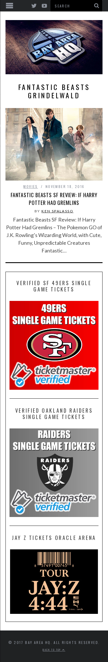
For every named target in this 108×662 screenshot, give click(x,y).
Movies (30, 186)
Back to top (52, 649)
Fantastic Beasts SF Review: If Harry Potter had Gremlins (54, 198)
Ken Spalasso (57, 211)
